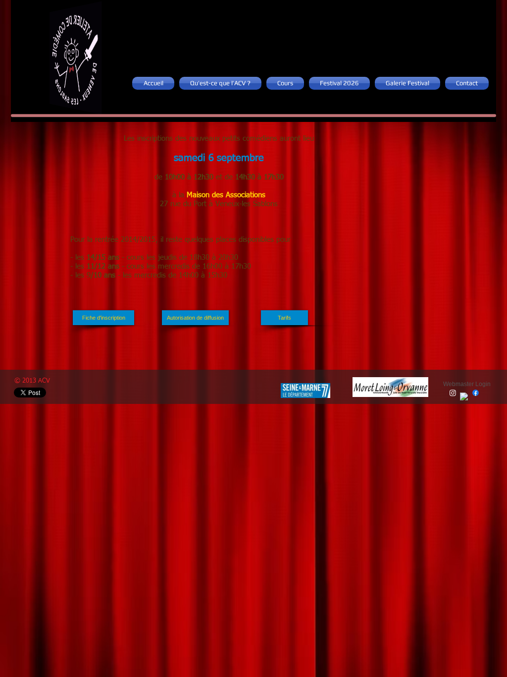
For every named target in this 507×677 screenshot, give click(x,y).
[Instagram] (453, 393)
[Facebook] (464, 397)
